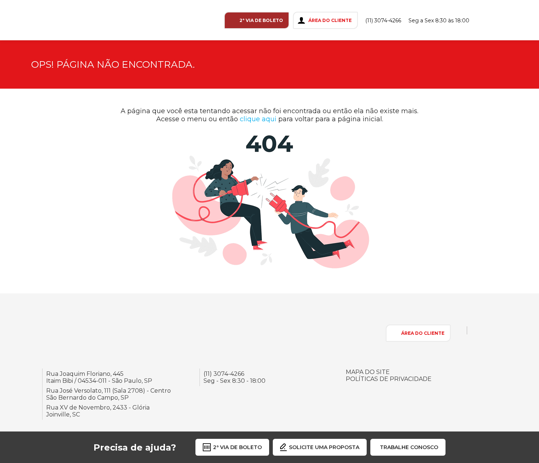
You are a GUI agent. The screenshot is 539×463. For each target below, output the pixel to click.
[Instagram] (484, 20)
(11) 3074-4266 (383, 20)
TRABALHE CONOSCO (409, 447)
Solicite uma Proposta (324, 447)
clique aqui (258, 119)
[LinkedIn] (515, 20)
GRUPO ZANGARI (43, 20)
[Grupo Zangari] (70, 332)
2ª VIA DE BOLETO (261, 20)
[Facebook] (500, 20)
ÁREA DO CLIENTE (330, 20)
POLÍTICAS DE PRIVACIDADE (389, 378)
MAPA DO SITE (368, 371)
